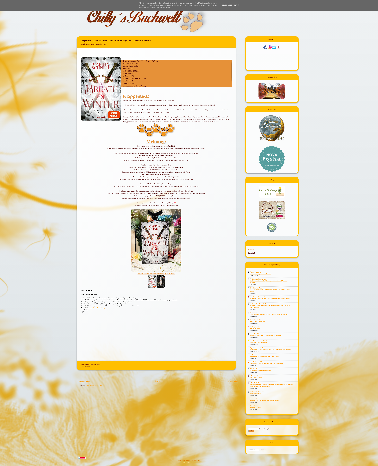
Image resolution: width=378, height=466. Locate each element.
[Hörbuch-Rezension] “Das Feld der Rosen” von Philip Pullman (270, 298)
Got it (236, 5)
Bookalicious (254, 406)
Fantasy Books (255, 327)
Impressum (181, 460)
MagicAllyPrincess (256, 334)
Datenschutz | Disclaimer (193, 460)
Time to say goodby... (256, 377)
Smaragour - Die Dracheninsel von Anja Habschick (266, 363)
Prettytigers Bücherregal (258, 279)
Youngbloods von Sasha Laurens (260, 370)
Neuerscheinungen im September (260, 274)
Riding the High (255, 328)
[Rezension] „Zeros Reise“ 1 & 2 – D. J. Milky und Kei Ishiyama (270, 349)
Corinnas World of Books (258, 304)
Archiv (262, 450)
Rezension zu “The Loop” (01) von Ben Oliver (264, 400)
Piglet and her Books (257, 348)
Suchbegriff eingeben (264, 429)
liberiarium (253, 313)
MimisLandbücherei (256, 376)
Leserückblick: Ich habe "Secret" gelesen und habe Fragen (268, 314)
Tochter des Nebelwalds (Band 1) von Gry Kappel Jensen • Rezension (268, 282)
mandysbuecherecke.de (257, 297)
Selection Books (255, 369)
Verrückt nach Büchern (258, 362)
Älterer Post (232, 381)
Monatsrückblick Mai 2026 (258, 342)
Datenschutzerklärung (99, 308)
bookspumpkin (255, 355)
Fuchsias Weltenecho (257, 392)
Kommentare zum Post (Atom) (94, 386)
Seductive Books (255, 320)
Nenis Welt (253, 399)
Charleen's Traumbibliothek (259, 341)
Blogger (192, 462)
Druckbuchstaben (256, 288)
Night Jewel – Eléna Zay (257, 321)
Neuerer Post (84, 381)
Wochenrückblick (255, 393)
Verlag (143, 86)
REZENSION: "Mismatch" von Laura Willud (264, 356)
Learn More (227, 5)
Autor (138, 86)
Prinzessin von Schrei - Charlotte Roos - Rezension (266, 335)
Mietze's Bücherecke (256, 383)
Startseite (158, 381)
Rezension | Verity (255, 407)
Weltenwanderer (255, 272)
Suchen (251, 431)
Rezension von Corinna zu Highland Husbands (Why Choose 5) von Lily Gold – (270, 306)
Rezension (88, 366)
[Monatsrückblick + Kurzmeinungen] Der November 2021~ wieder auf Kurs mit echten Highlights (271, 385)
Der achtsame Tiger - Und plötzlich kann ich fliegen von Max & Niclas (270, 290)
